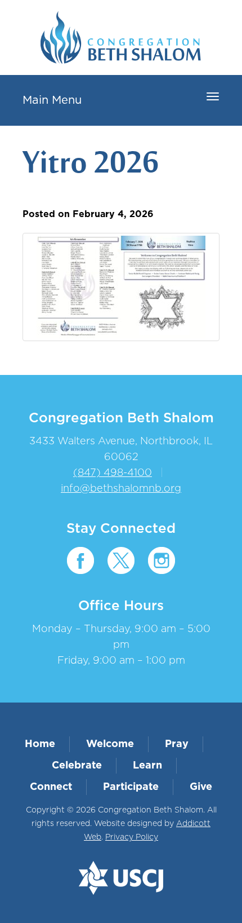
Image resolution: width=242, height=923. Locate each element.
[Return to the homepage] (121, 37)
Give (201, 787)
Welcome (110, 744)
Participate (131, 787)
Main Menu (52, 100)
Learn (147, 766)
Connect (51, 787)
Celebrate (77, 766)
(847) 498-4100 (112, 473)
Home (40, 744)
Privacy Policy (131, 837)
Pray (177, 744)
